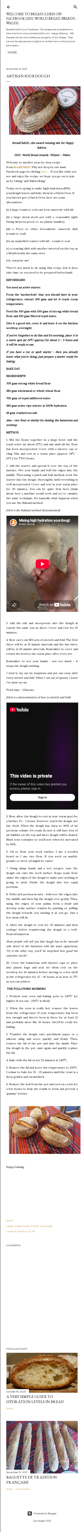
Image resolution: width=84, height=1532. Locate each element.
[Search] (75, 6)
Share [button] (9, 1220)
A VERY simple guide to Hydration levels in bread (35, 1399)
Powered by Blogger (45, 1513)
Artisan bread (22, 1226)
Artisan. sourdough (42, 1226)
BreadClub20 (21, 167)
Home (12, 52)
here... (45, 171)
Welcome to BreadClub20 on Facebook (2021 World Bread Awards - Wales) (41, 18)
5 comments (23, 1488)
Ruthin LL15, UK (26, 1231)
